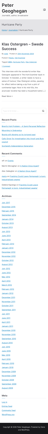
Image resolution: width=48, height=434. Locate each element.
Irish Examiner (20, 58)
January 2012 (7, 293)
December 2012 (8, 252)
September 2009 (9, 384)
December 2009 (9, 371)
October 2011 (7, 305)
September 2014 (9, 215)
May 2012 (6, 277)
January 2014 (7, 219)
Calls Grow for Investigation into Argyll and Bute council (23, 140)
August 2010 (7, 343)
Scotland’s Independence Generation (17, 146)
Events (11, 161)
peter (6, 54)
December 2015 (8, 207)
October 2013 (8, 223)
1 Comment (6, 66)
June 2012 (6, 273)
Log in (4, 402)
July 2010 (6, 347)
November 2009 (9, 376)
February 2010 (8, 363)
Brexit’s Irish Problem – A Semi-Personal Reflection (23, 126)
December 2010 (8, 330)
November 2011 (8, 301)
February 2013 (8, 244)
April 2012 (6, 281)
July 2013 (6, 231)
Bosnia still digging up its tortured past (19, 134)
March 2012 (7, 285)
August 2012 (7, 264)
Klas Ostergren (31, 62)
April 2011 (6, 322)
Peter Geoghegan (23, 427)
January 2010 (7, 367)
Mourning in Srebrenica (12, 130)
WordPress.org (8, 414)
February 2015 (8, 211)
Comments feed (9, 410)
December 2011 (8, 297)
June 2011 (6, 318)
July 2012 (6, 268)
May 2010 (6, 355)
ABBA (10, 62)
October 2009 (8, 380)
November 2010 (9, 334)
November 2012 (9, 256)
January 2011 (7, 326)
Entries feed (7, 406)
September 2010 (9, 339)
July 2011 (6, 314)
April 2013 (6, 240)
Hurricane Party (19, 62)
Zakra (43, 427)
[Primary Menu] (44, 9)
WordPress (25, 430)
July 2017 (6, 202)
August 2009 (7, 388)
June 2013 (6, 236)
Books (11, 58)
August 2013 (7, 227)
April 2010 (6, 359)
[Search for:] (24, 111)
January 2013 (7, 248)
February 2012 (8, 289)
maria (4, 176)
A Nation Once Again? (29, 166)
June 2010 (6, 351)
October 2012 (8, 260)
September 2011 (9, 310)
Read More (6, 96)
